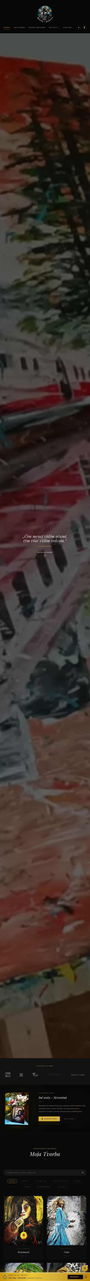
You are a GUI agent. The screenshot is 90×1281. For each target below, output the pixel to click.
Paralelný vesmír (60, 1181)
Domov (6, 27)
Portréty (25, 1181)
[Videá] (78, 27)
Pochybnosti (23, 1252)
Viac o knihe (69, 1118)
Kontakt (67, 27)
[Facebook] (84, 27)
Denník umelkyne (37, 27)
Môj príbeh (19, 27)
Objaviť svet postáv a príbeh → (50, 1124)
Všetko (12, 1181)
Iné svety (53, 27)
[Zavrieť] (85, 1277)
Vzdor (66, 1252)
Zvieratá (27, 1187)
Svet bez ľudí (41, 1181)
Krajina (77, 1181)
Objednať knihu (50, 1118)
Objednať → (75, 1277)
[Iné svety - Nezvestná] (17, 1109)
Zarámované (45, 1187)
